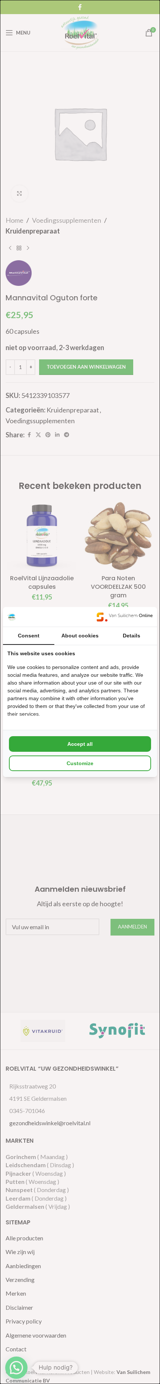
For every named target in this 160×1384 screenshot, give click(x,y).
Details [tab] (131, 636)
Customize (80, 763)
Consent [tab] (28, 636)
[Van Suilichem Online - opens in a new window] (125, 616)
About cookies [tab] (80, 636)
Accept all (80, 744)
